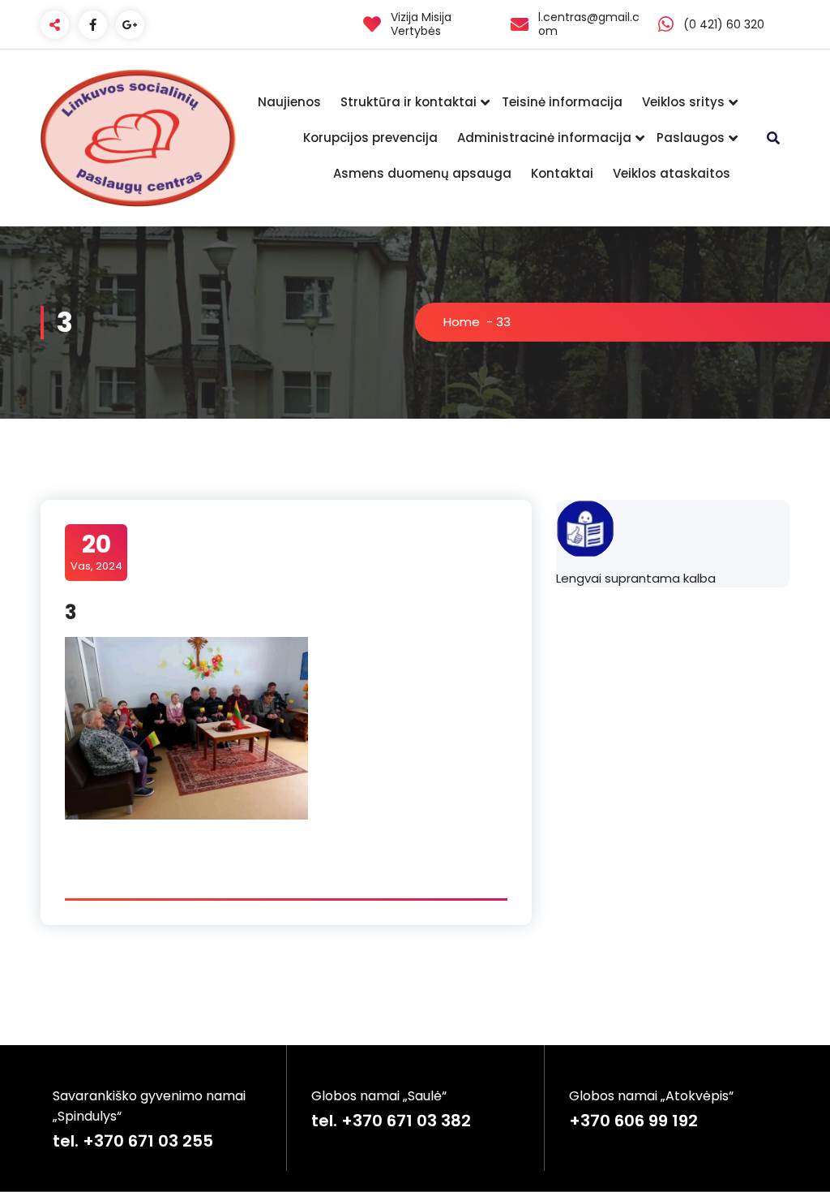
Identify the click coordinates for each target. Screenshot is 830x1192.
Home (461, 321)
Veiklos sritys (683, 101)
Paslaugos (691, 137)
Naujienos (289, 101)
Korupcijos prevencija (370, 137)
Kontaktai (562, 173)
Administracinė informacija (544, 137)
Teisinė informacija (562, 101)
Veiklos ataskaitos (671, 173)
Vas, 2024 (96, 552)
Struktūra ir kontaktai (408, 101)
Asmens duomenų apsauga (422, 173)
